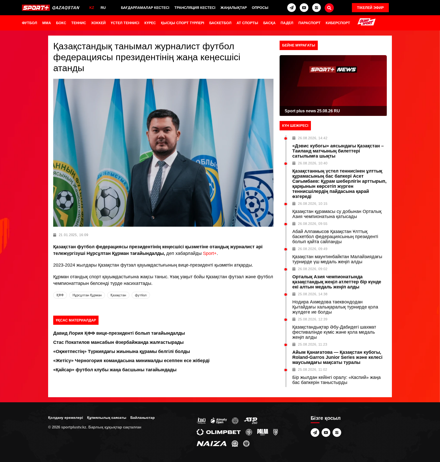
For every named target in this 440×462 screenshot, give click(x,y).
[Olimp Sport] (366, 22)
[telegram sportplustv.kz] (291, 7)
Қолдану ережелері (65, 417)
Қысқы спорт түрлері (182, 23)
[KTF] (235, 420)
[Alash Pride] (246, 443)
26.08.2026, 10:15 (312, 204)
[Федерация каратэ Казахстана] (235, 443)
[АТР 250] (250, 420)
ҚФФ (60, 295)
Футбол (29, 23)
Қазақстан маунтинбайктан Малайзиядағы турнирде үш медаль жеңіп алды (337, 259)
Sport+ (210, 253)
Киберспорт (338, 23)
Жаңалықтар (234, 8)
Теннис (78, 23)
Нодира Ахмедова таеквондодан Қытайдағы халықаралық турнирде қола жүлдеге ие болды (335, 307)
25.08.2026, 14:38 (312, 294)
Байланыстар (142, 417)
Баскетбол (220, 23)
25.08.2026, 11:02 (312, 369)
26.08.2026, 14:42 (312, 138)
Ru (103, 8)
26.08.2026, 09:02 (312, 269)
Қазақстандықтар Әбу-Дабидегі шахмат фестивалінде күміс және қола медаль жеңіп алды (334, 332)
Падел (287, 23)
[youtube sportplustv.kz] (304, 7)
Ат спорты (247, 23)
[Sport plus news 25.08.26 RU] (333, 85)
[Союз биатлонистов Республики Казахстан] (201, 420)
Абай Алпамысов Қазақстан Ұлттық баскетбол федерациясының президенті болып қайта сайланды (335, 236)
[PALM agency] (262, 432)
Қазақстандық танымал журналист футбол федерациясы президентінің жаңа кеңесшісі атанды (146, 57)
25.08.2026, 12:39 (312, 319)
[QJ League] (275, 432)
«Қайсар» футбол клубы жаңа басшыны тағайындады (114, 369)
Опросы (260, 8)
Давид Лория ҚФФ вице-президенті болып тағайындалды (119, 333)
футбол (141, 295)
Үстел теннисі (125, 23)
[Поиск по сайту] (329, 7)
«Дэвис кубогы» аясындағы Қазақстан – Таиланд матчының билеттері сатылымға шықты (338, 151)
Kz (91, 8)
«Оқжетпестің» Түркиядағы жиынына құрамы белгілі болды (121, 351)
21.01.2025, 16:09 (73, 235)
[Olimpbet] (219, 432)
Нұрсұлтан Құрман (87, 295)
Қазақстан (118, 295)
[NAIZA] (212, 443)
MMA (46, 23)
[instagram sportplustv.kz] (316, 7)
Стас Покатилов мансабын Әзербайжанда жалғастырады (118, 342)
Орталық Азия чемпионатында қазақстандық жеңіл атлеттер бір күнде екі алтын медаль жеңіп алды (336, 281)
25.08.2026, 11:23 (312, 344)
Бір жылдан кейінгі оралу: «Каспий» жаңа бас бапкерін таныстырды (336, 380)
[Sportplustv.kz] (51, 7)
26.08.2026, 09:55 (312, 224)
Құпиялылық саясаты (106, 417)
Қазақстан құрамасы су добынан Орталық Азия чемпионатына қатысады (336, 214)
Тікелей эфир (370, 8)
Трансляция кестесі (194, 8)
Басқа (269, 23)
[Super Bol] (249, 432)
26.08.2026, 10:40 (312, 163)
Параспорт (309, 23)
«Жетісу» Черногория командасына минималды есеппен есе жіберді (131, 360)
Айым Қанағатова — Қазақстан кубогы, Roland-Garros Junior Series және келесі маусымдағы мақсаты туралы (337, 357)
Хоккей (98, 23)
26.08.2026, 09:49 (312, 249)
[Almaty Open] (219, 420)
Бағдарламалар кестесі (145, 8)
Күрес (150, 23)
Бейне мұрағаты (298, 45)
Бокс (61, 23)
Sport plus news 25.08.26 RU (312, 111)
